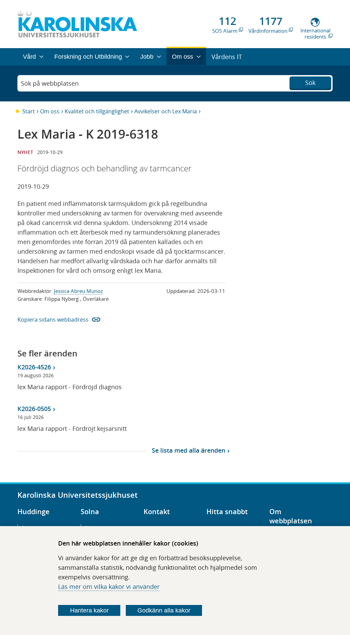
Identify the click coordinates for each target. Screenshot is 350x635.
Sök (310, 83)
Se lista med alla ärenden (188, 450)
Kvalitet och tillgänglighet (97, 111)
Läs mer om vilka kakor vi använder (109, 586)
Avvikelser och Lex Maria (165, 111)
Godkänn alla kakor (163, 610)
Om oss (49, 111)
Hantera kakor (89, 610)
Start (28, 111)
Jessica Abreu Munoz (78, 290)
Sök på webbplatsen (50, 83)
